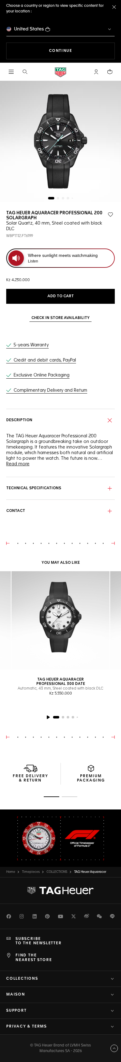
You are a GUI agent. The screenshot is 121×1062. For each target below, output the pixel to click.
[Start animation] (48, 717)
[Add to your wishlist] (110, 215)
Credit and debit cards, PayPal (45, 360)
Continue (82, 51)
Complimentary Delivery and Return (50, 390)
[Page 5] (72, 198)
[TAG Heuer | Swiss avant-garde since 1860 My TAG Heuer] (60, 890)
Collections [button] (22, 979)
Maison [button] (15, 994)
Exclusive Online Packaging (41, 375)
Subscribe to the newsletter (39, 941)
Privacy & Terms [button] (26, 1026)
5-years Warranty (31, 345)
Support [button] (16, 1011)
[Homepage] (60, 71)
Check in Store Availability (60, 318)
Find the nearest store (34, 958)
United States (29, 29)
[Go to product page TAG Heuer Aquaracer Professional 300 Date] (60, 620)
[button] (96, 72)
